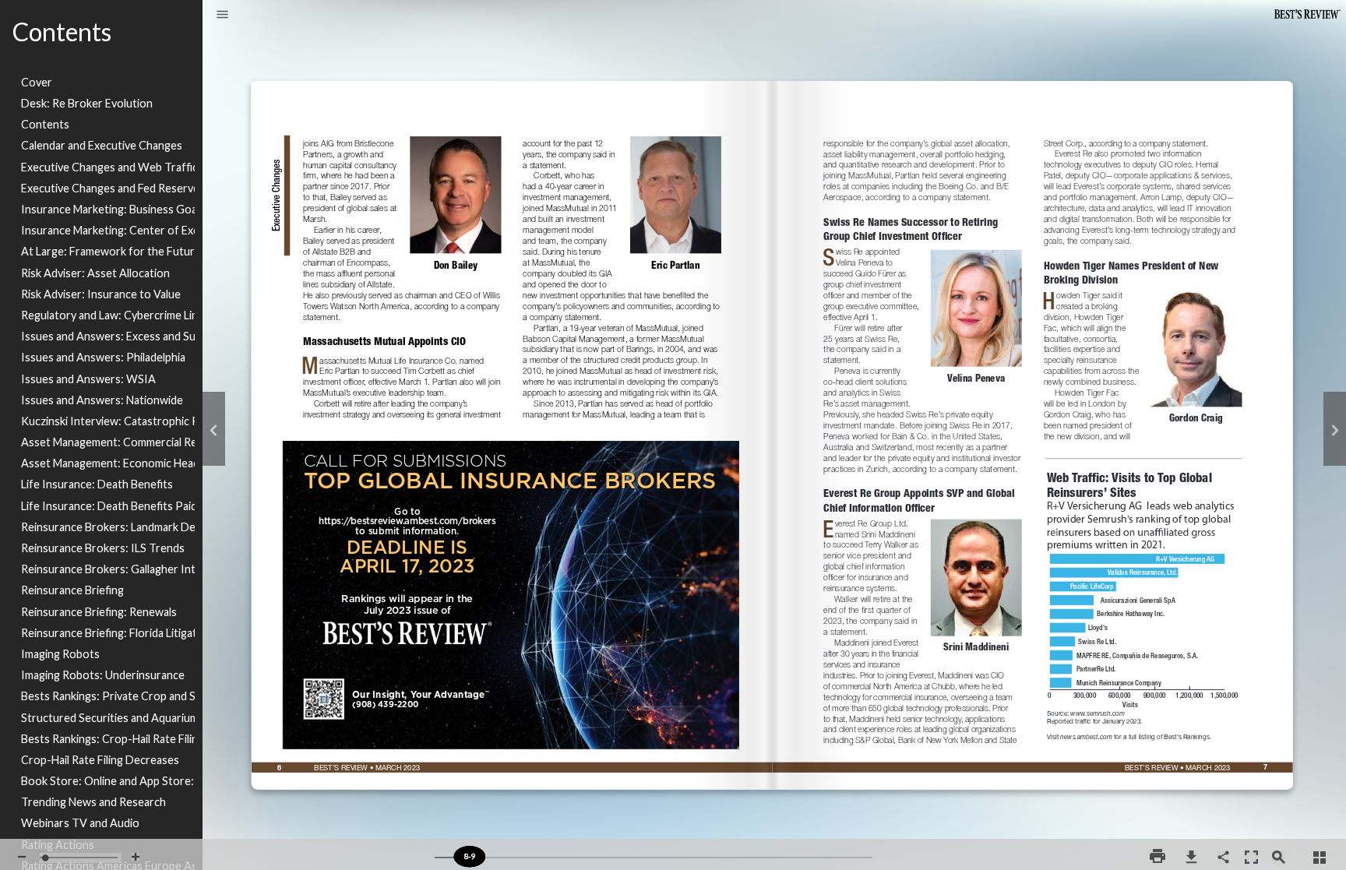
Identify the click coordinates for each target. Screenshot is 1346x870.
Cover (36, 82)
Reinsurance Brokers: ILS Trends (103, 548)
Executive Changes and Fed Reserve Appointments (108, 188)
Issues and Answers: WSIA (88, 379)
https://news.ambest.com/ (1129, 733)
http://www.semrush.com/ (1100, 712)
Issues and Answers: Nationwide (102, 400)
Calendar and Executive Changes (101, 145)
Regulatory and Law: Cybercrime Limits (108, 315)
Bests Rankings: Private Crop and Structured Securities (108, 696)
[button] (222, 15)
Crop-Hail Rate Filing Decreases (100, 759)
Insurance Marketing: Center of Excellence (108, 230)
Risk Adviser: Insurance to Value (101, 294)
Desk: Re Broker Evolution (87, 103)
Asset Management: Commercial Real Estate (108, 442)
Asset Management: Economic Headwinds (108, 463)
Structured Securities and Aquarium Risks (108, 717)
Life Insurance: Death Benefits (97, 484)
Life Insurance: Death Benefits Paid (108, 505)
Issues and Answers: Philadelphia (103, 357)
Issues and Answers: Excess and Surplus (108, 336)
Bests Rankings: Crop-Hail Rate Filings (108, 738)
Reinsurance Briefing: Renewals (99, 611)
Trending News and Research (93, 801)
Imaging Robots (60, 653)
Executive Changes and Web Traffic (108, 167)
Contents (45, 124)
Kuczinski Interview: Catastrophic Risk (108, 421)
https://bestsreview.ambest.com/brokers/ (511, 440)
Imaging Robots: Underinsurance (103, 675)
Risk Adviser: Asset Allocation (95, 273)
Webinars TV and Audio (80, 822)
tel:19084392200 (386, 701)
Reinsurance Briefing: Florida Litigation (108, 632)
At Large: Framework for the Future (108, 251)
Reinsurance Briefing (72, 590)
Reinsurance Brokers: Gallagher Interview (108, 569)
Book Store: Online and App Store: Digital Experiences (108, 780)
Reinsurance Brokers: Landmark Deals (108, 527)
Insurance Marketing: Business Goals (108, 209)
